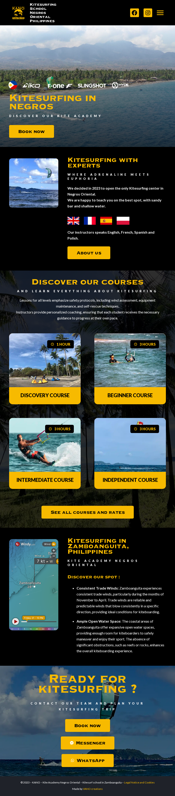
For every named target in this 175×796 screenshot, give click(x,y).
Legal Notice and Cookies (139, 782)
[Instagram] (148, 12)
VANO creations (93, 789)
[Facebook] (134, 12)
